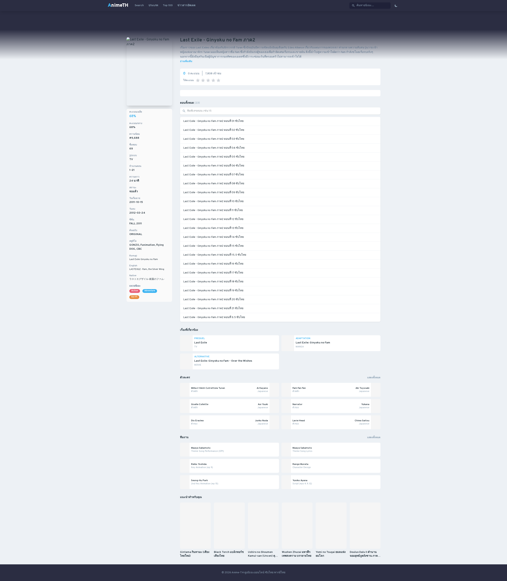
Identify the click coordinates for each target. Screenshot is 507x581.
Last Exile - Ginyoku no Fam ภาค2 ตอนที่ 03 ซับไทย (213, 139)
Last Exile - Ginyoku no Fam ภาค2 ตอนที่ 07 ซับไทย (213, 174)
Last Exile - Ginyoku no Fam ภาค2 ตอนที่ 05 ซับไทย (213, 157)
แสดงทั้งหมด (373, 377)
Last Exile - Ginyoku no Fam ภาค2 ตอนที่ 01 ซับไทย (213, 121)
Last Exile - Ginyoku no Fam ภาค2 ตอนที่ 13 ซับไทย (213, 228)
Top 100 (168, 5)
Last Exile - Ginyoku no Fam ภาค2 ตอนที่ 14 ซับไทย (213, 237)
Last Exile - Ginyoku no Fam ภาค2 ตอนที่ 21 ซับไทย (213, 308)
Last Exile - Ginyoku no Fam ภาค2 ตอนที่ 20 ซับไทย (213, 299)
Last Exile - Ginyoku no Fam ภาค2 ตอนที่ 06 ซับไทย (213, 165)
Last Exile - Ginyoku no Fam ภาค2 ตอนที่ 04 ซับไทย (214, 148)
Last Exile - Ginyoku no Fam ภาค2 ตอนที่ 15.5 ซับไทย (214, 255)
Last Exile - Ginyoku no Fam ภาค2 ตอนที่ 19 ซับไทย (213, 290)
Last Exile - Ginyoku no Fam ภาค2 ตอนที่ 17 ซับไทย (213, 272)
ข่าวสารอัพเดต (186, 5)
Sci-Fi (134, 297)
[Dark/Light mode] (396, 5)
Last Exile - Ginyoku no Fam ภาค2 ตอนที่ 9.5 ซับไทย (214, 317)
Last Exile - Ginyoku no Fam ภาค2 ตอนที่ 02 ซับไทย (213, 130)
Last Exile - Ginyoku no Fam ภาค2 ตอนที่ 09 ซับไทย (213, 192)
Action (134, 291)
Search (139, 5)
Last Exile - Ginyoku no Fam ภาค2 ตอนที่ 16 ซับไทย (213, 264)
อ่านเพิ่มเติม (186, 61)
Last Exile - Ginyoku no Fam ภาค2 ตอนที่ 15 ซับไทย (213, 246)
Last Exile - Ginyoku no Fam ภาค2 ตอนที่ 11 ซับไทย (213, 210)
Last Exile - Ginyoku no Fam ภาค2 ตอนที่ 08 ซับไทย (213, 183)
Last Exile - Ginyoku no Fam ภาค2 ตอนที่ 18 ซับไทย (213, 281)
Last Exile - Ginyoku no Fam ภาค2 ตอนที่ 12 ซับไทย (213, 219)
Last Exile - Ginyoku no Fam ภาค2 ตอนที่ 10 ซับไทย (213, 201)
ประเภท (153, 5)
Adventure (149, 291)
